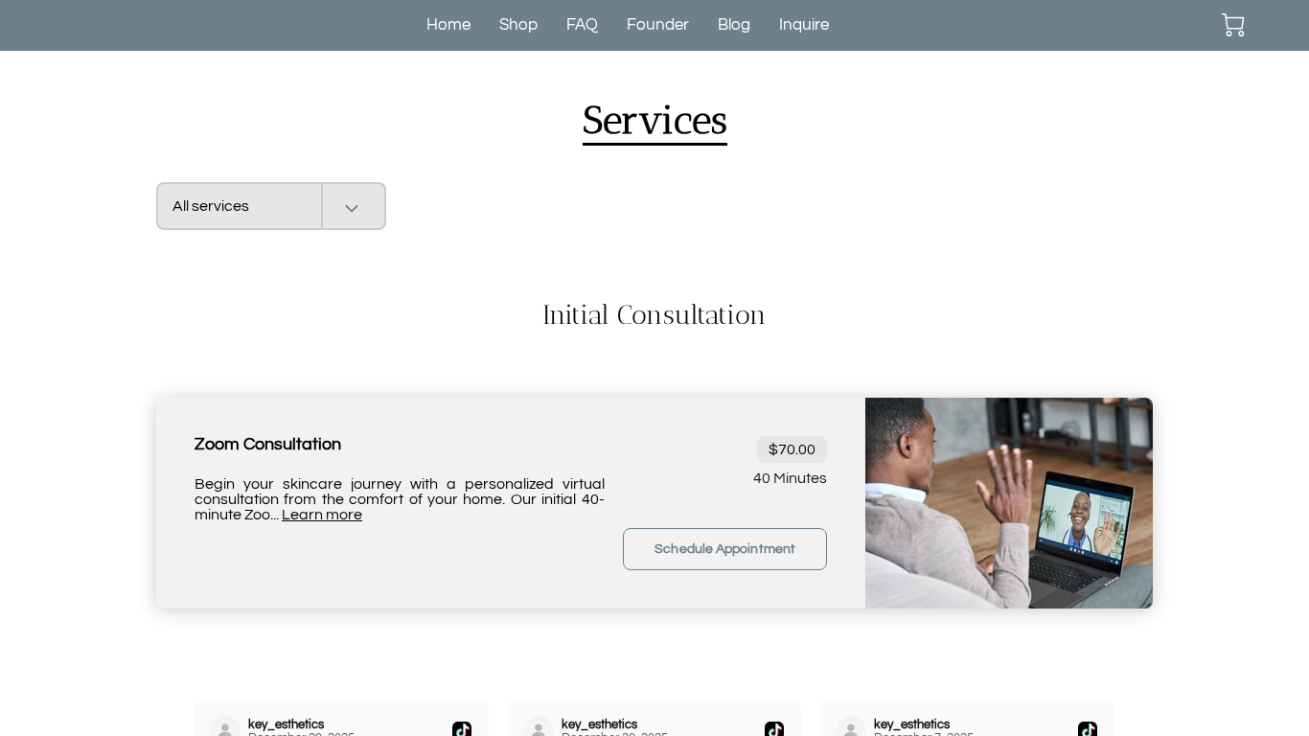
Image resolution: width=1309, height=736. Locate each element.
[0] (1233, 24)
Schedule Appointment (724, 549)
